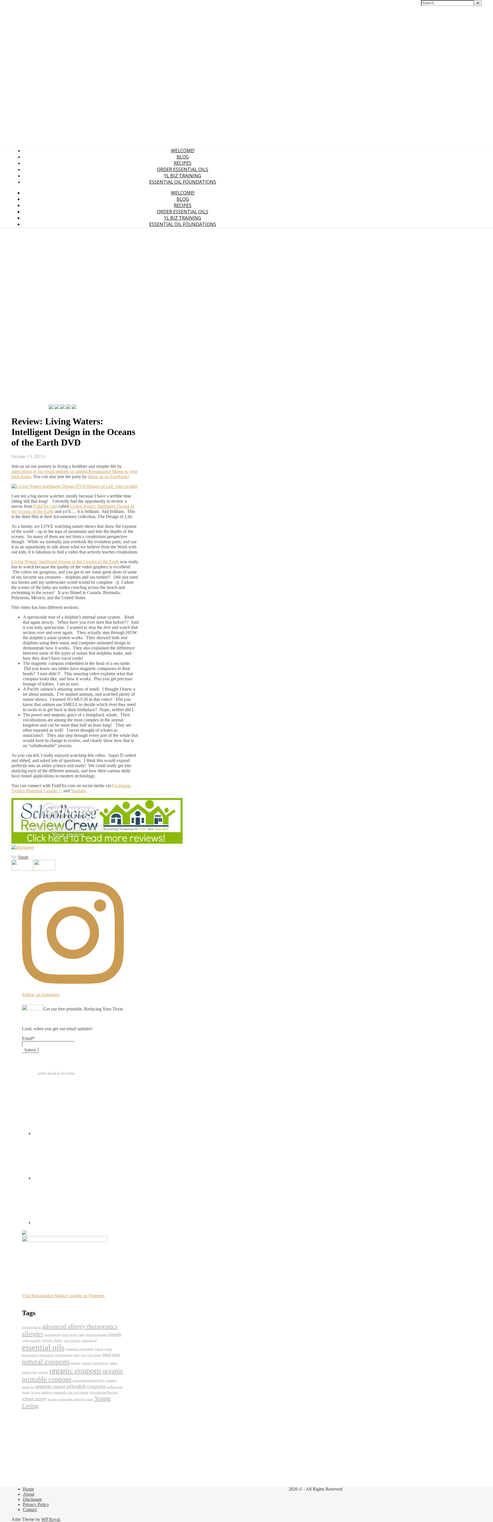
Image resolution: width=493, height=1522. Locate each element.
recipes (35, 1392)
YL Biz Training (182, 176)
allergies (32, 1333)
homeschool (30, 1355)
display (58, 1340)
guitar (108, 1349)
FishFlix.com (45, 506)
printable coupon (50, 1386)
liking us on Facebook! (108, 476)
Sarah (23, 857)
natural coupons (46, 1361)
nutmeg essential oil (95, 1363)
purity (26, 1392)
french (99, 1349)
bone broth (69, 1334)
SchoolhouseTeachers (104, 1392)
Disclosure (32, 1499)
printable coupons (86, 1386)
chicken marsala (96, 1334)
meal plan (111, 1354)
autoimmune (53, 1334)
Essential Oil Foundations (182, 182)
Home (28, 1489)
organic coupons (75, 1370)
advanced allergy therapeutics (80, 1326)
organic (43, 1372)
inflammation (63, 1355)
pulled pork (114, 1387)
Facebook (121, 785)
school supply (34, 1398)
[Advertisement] (28, 317)
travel (89, 1399)
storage (52, 1399)
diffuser (47, 1340)
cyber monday (31, 1340)
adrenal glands (31, 1327)
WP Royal (50, 1519)
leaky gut (80, 1355)
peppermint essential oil (88, 1380)
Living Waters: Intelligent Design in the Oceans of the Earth (65, 561)
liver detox (94, 1355)
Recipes (182, 163)
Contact (30, 1509)
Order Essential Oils (182, 169)
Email (28, 1038)
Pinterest (34, 790)
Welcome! (182, 150)
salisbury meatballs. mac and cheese (64, 1392)
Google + (52, 790)
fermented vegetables (80, 1349)
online (113, 1363)
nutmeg (76, 1363)
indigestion (46, 1355)
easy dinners (72, 1340)
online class (29, 1372)
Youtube (78, 790)
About (28, 1494)
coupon (114, 1334)
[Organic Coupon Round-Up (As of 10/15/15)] (44, 869)
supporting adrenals (71, 1399)
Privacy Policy (36, 1504)
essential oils (43, 1347)
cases (81, 1334)
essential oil (89, 1340)
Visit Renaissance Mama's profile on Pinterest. (63, 1295)
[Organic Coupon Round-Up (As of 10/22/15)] (22, 869)
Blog (183, 157)
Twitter (17, 790)
